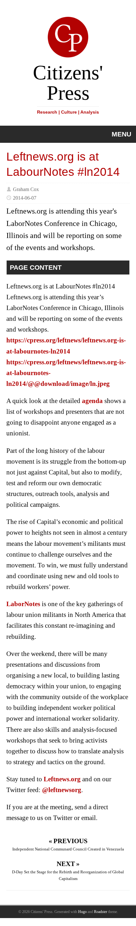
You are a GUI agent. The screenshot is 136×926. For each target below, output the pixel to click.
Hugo (82, 911)
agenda (92, 401)
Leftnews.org (62, 779)
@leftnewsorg (61, 790)
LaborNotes (23, 604)
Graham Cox (26, 189)
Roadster (100, 911)
